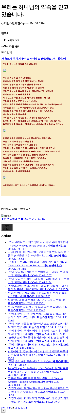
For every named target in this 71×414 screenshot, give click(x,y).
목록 (7, 227)
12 (19, 407)
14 (25, 407)
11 (16, 407)
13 (22, 407)
